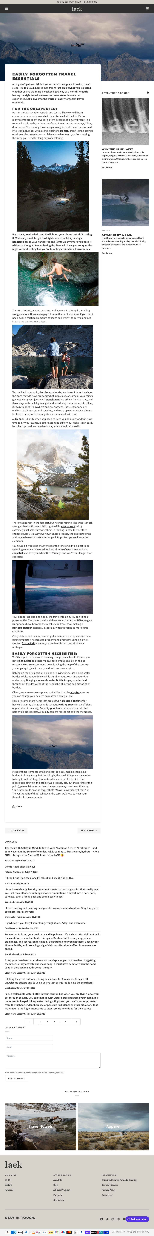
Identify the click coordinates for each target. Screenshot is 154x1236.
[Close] (126, 574)
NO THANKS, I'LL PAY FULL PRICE (77, 649)
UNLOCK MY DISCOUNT (77, 639)
